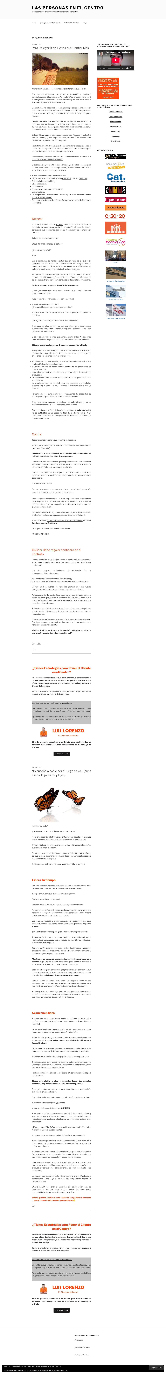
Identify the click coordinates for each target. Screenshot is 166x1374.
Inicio (34, 23)
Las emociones (38, 192)
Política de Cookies (81, 1355)
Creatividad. (115, 141)
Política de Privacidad (82, 1347)
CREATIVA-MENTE (71, 23)
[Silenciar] (127, 68)
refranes (59, 224)
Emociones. (115, 131)
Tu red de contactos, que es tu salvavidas (49, 176)
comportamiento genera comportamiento (65, 520)
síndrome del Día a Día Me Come (77, 853)
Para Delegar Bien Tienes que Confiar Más (60, 48)
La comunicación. (39, 184)
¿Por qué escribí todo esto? (50, 23)
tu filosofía (66, 178)
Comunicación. (115, 126)
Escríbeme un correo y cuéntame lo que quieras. (52, 703)
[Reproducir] (100, 68)
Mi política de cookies (60, 1370)
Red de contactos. (116, 112)
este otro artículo (68, 1192)
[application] (115, 60)
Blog (85, 23)
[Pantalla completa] (131, 68)
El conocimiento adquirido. (43, 181)
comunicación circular (63, 512)
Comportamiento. (115, 117)
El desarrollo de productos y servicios (47, 189)
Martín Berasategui (54, 1127)
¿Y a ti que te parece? (41, 448)
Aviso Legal (79, 1340)
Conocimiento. (115, 121)
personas (83, 178)
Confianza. (116, 136)
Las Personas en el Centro (68, 7)
